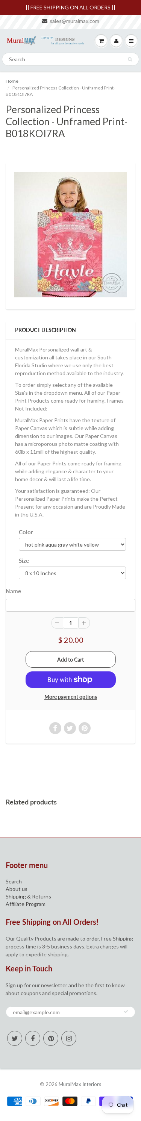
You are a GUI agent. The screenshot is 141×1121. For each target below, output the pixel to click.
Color (26, 532)
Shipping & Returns (28, 896)
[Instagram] (68, 1038)
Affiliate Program (25, 904)
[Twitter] (14, 1038)
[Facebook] (32, 1038)
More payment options (70, 697)
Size (24, 560)
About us (16, 889)
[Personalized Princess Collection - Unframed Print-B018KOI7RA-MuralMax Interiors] (70, 235)
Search (14, 881)
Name (13, 591)
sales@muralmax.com (74, 21)
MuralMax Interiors (80, 1084)
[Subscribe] (126, 1012)
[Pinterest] (50, 1038)
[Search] (129, 59)
